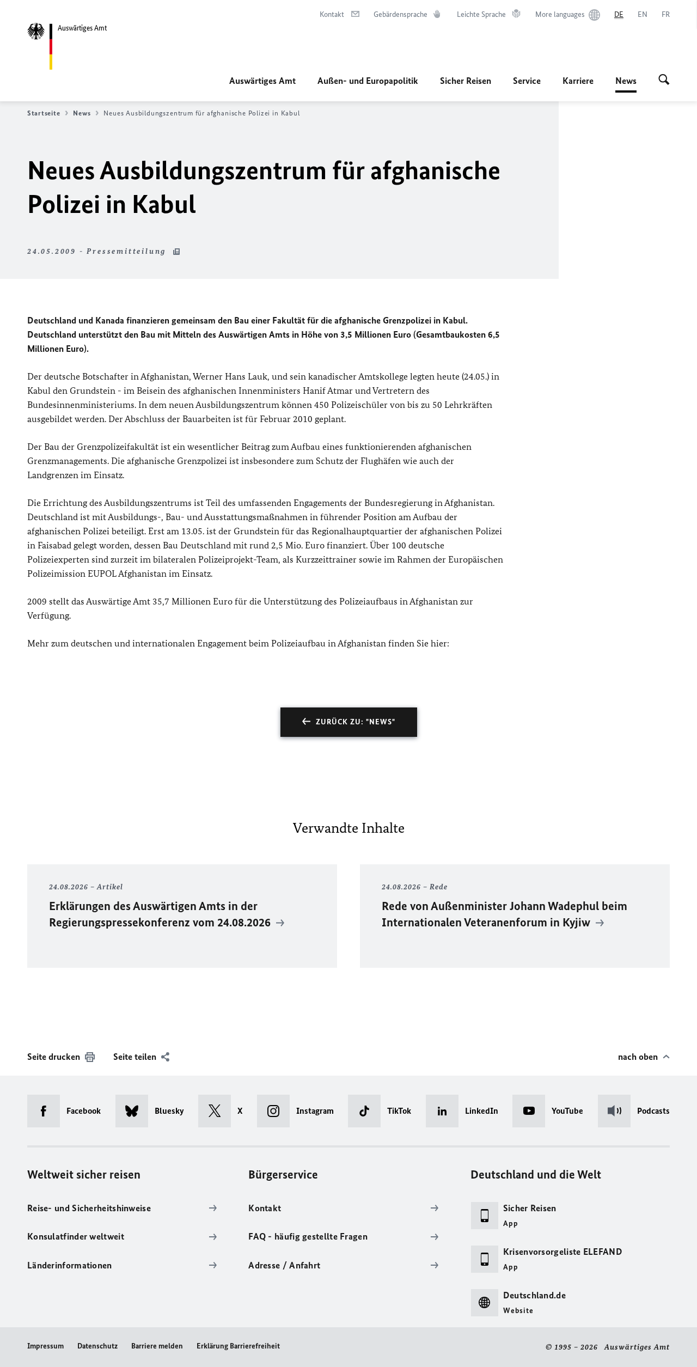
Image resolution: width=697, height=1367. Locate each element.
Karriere (578, 80)
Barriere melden (157, 1346)
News (626, 84)
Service (527, 80)
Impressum (45, 1346)
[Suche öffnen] (664, 81)
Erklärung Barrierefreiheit (238, 1346)
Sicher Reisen (465, 80)
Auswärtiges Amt (262, 80)
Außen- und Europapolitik (367, 80)
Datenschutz (97, 1346)
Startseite (43, 113)
